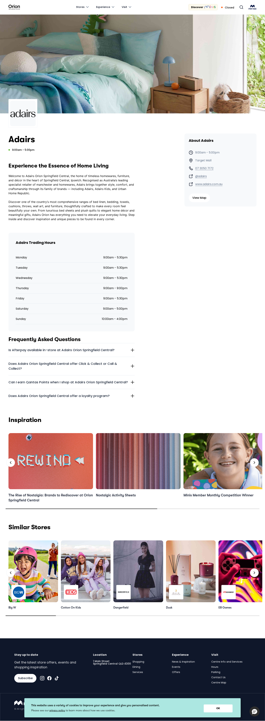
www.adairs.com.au (208, 184)
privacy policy (57, 710)
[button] (254, 711)
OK (218, 708)
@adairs (201, 176)
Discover (197, 7)
